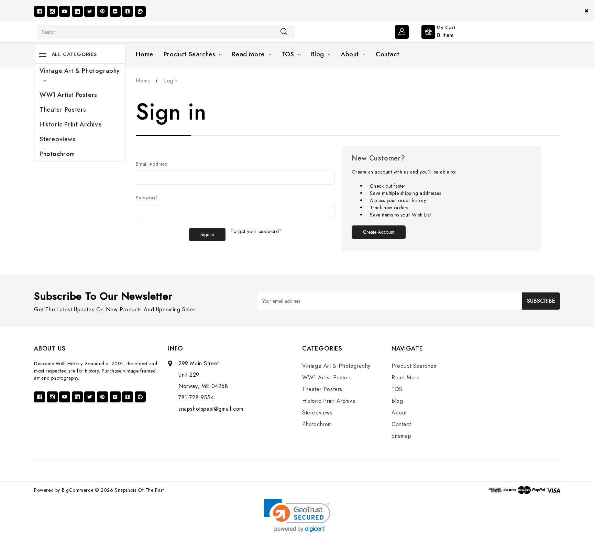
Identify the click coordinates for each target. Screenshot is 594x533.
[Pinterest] (102, 11)
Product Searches (190, 54)
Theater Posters (63, 109)
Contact (387, 54)
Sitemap (401, 436)
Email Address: (152, 163)
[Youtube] (64, 11)
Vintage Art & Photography (80, 70)
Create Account (378, 232)
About (350, 54)
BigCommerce (78, 490)
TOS (288, 54)
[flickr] (115, 11)
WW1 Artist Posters (68, 94)
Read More (248, 54)
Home (144, 54)
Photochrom (57, 153)
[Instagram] (52, 11)
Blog (317, 54)
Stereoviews (58, 139)
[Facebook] (39, 11)
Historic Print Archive (71, 124)
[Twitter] (89, 11)
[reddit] (140, 11)
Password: (147, 197)
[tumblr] (127, 11)
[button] (297, 515)
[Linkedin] (77, 11)
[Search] (283, 31)
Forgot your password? (256, 231)
